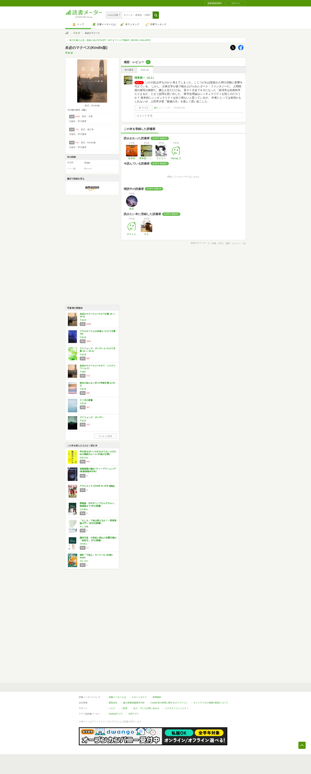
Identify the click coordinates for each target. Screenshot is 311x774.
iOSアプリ (134, 714)
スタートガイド (139, 697)
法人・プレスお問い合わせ (146, 708)
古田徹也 (84, 509)
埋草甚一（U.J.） (145, 77)
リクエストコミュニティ (177, 708)
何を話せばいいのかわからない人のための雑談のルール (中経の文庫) (98, 453)
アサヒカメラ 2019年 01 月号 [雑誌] (97, 486)
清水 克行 (84, 561)
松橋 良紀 (84, 457)
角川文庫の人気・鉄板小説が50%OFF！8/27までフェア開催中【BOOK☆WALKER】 (110, 40)
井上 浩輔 (84, 526)
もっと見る (107, 436)
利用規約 (157, 697)
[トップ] (66, 33)
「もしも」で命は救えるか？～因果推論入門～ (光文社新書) (98, 522)
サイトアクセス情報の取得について (210, 703)
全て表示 (129, 70)
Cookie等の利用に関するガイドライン (169, 703)
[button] (156, 15)
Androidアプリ (116, 714)
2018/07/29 (179, 108)
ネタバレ (145, 70)
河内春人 (84, 544)
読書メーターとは (117, 697)
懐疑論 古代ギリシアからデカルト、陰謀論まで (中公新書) (98, 504)
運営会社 (113, 703)
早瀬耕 (83, 372)
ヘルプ (112, 708)
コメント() (164, 108)
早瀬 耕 (76, 33)
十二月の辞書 (86, 400)
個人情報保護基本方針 (134, 703)
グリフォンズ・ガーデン (91, 417)
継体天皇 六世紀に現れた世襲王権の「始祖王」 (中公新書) (98, 539)
